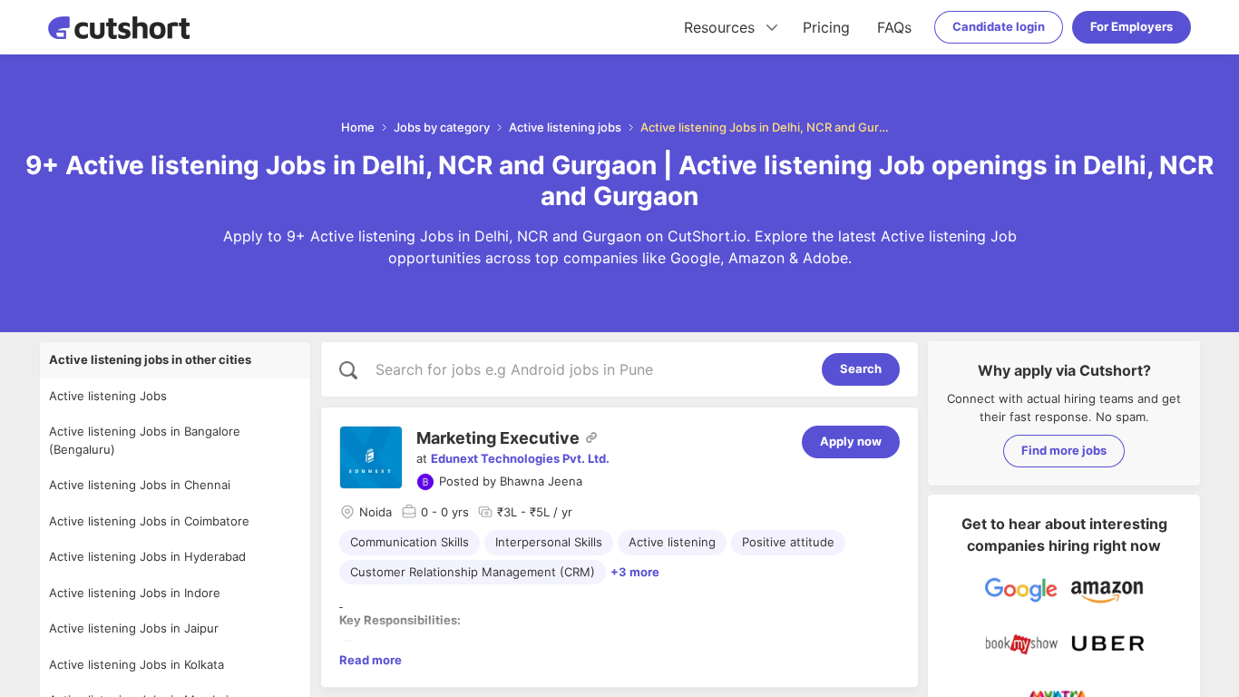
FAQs (894, 27)
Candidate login (998, 26)
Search (861, 368)
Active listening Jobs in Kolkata (136, 664)
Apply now (851, 441)
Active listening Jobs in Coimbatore (149, 521)
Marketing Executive (498, 437)
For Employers (1131, 26)
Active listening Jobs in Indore (134, 592)
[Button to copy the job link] (591, 437)
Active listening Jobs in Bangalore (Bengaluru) (144, 440)
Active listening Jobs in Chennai (139, 484)
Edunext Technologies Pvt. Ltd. (520, 458)
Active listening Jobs (108, 395)
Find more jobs (1064, 450)
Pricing (826, 27)
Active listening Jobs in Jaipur (134, 628)
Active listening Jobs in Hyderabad (147, 556)
